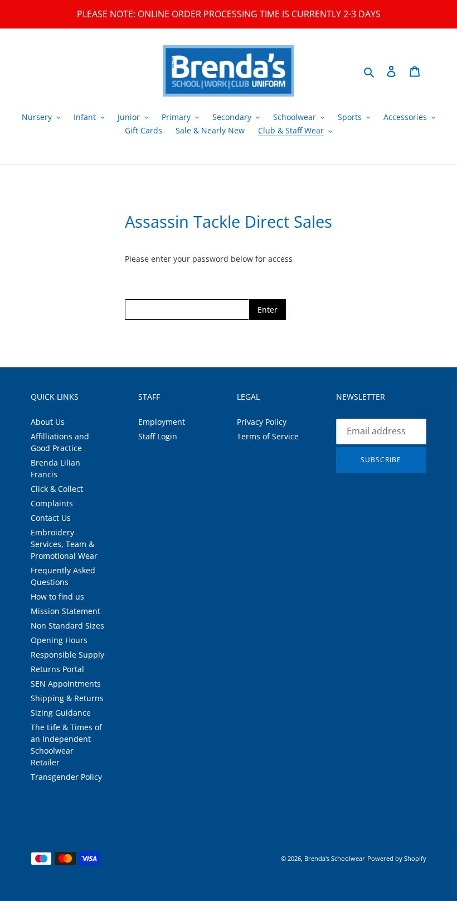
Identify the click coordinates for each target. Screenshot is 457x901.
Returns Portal (57, 669)
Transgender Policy (66, 776)
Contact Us (51, 517)
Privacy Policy (261, 421)
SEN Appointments (66, 683)
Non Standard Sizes (67, 625)
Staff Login (157, 436)
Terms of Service (268, 436)
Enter (267, 309)
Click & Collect (57, 488)
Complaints (52, 503)
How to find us (57, 596)
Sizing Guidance (61, 712)
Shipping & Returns (67, 698)
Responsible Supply (67, 654)
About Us (48, 421)
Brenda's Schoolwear (334, 858)
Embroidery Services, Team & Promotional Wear (64, 544)
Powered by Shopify (396, 858)
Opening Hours (59, 640)
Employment (161, 421)
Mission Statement (65, 611)
